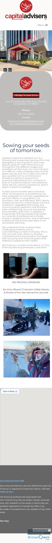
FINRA (3, 492)
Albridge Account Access (26, 95)
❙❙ (10, 70)
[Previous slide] (3, 54)
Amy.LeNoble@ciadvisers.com (26, 123)
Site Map (4, 521)
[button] (42, 25)
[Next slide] (49, 54)
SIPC (10, 492)
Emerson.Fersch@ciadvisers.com (26, 121)
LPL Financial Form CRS (12, 480)
